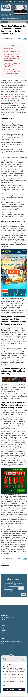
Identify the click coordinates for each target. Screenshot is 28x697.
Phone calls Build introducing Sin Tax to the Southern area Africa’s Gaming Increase (12, 71)
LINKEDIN (3, 630)
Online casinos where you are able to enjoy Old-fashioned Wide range (12, 64)
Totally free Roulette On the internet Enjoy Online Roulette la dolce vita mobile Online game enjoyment (12, 57)
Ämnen (2, 18)
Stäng (23, 659)
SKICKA (21, 588)
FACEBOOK (3, 628)
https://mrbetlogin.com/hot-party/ (11, 96)
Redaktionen (8, 18)
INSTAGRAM (4, 633)
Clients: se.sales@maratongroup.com (9, 643)
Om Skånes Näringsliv (16, 18)
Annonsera (4, 619)
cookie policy (19, 679)
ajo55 (4, 685)
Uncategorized (4, 21)
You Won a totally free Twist (12, 51)
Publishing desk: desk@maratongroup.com (11, 641)
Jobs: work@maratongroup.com (8, 646)
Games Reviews (8, 48)
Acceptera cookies (14, 689)
